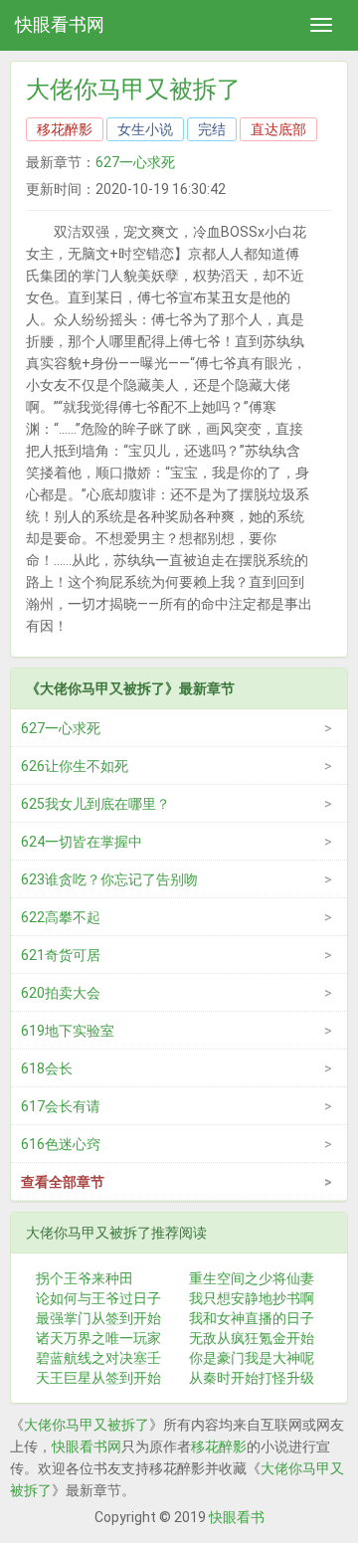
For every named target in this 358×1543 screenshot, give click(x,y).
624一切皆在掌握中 (81, 842)
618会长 (47, 1068)
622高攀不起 (60, 917)
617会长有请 (60, 1106)
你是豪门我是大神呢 (251, 1358)
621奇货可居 (60, 955)
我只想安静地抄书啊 (251, 1298)
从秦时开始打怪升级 (251, 1378)
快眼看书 (237, 1517)
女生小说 (145, 129)
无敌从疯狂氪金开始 (251, 1338)
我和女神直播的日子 (251, 1318)
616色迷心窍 (60, 1144)
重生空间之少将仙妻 (251, 1278)
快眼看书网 (59, 24)
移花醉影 (64, 129)
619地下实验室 (67, 1031)
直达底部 (278, 129)
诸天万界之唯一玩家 (98, 1338)
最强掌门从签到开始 (98, 1318)
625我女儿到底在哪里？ (95, 804)
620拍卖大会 (60, 993)
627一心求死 (135, 162)
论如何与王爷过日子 (98, 1298)
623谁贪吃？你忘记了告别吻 (109, 879)
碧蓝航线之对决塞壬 (98, 1358)
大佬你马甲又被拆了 (86, 1425)
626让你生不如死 (74, 766)
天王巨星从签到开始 (98, 1378)
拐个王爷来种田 (84, 1278)
